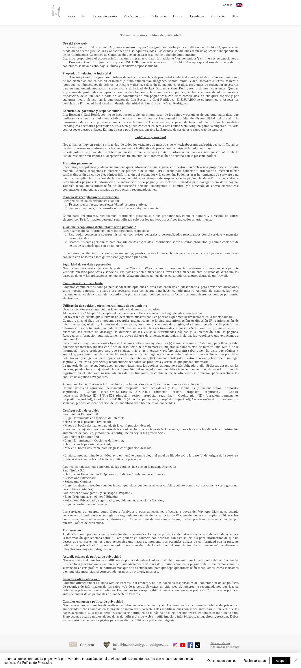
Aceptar (281, 660)
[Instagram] (175, 645)
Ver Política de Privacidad (34, 662)
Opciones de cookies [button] (221, 660)
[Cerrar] (295, 660)
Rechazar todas (255, 660)
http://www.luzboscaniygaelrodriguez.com (138, 47)
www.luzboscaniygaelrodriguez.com (199, 144)
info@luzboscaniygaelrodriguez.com (121, 257)
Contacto (87, 645)
